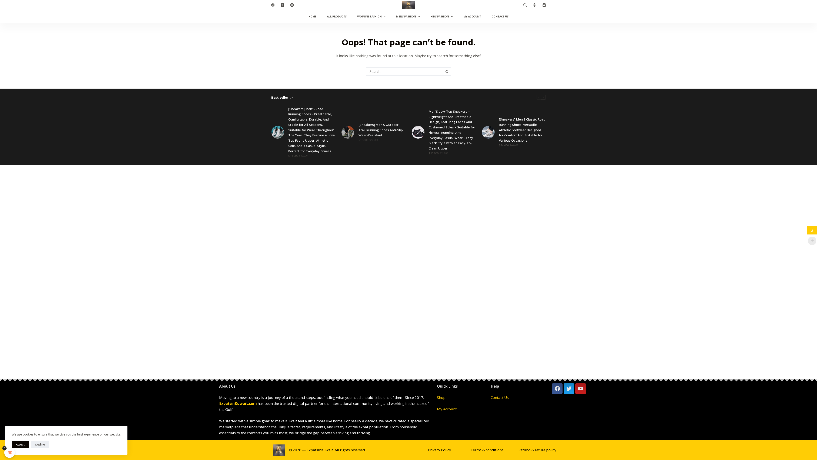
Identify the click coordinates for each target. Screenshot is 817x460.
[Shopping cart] (544, 5)
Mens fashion (406, 16)
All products (337, 16)
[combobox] (404, 71)
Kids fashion (440, 16)
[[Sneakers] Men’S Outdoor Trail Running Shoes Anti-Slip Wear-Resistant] (347, 132)
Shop (441, 397)
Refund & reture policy (537, 449)
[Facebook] (272, 5)
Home (312, 16)
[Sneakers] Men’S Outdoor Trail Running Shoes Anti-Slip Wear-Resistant (381, 129)
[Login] (534, 5)
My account (472, 16)
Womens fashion (369, 16)
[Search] (525, 5)
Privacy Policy (439, 449)
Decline (40, 444)
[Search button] (447, 71)
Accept (20, 444)
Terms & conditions (487, 449)
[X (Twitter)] (282, 5)
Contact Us (500, 16)
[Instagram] (292, 5)
